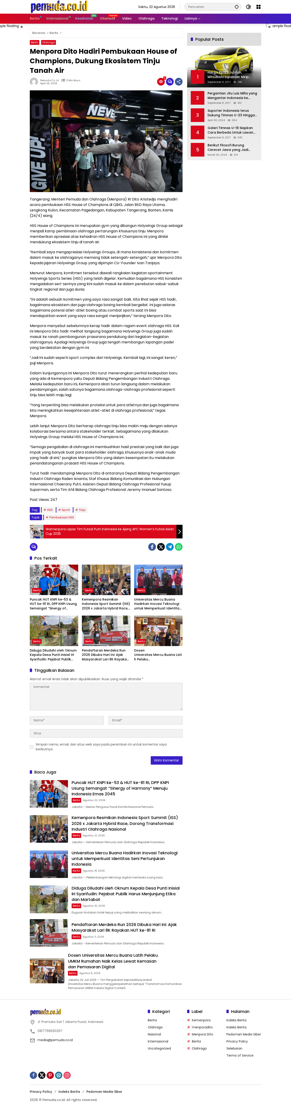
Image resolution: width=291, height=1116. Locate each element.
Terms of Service (239, 1055)
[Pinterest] (50, 1075)
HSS (50, 510)
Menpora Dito (202, 1034)
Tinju (82, 510)
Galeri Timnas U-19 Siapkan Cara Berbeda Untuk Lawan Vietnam (230, 130)
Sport (66, 510)
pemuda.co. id (49, 80)
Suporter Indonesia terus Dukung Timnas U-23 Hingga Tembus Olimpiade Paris (231, 113)
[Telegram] (170, 547)
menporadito (202, 1027)
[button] (236, 6)
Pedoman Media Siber (243, 1034)
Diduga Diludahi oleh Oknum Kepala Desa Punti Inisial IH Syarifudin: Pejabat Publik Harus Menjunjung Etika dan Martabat (53, 655)
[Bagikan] (179, 82)
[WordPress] (58, 1075)
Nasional (154, 1034)
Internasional (158, 1041)
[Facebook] (152, 547)
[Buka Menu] (258, 7)
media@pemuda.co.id (55, 1040)
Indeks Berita (236, 1020)
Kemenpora (201, 1020)
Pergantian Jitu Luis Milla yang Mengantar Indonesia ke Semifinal (232, 95)
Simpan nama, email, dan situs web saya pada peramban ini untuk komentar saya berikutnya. (101, 746)
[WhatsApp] (179, 547)
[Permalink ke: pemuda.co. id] (35, 82)
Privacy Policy (237, 1041)
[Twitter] (161, 547)
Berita (34, 42)
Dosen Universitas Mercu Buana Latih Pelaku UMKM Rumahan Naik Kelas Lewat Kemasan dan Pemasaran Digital (158, 655)
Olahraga (48, 42)
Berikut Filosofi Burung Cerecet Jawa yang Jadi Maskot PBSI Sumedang (228, 147)
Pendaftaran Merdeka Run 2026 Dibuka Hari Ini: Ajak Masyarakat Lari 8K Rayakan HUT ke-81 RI (105, 655)
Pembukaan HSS (61, 517)
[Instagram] (67, 1075)
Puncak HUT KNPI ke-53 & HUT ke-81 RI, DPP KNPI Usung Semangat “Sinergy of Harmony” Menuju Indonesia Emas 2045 (53, 604)
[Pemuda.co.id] (59, 6)
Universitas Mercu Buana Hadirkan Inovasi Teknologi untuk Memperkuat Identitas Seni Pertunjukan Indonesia (157, 604)
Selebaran (234, 1048)
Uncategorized (159, 1048)
